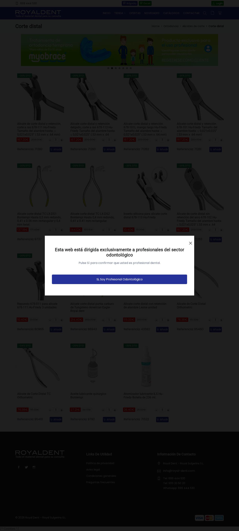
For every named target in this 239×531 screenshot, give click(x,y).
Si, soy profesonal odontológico (120, 279)
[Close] (190, 241)
